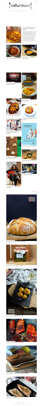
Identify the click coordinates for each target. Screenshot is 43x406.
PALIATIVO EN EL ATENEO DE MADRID (29, 146)
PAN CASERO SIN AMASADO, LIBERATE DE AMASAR (15, 241)
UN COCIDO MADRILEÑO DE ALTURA (13, 115)
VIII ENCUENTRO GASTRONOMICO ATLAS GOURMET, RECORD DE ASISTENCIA (13, 132)
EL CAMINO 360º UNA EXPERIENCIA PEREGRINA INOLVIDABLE (13, 158)
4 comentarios (25, 175)
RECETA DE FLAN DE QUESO (27, 174)
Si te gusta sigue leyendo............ (26, 42)
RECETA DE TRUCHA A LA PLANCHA (13, 397)
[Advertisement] (21, 19)
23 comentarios (10, 343)
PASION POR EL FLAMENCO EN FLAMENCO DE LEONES (12, 84)
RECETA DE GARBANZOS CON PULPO (13, 58)
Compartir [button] (7, 59)
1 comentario (10, 398)
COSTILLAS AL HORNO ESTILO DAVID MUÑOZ (15, 342)
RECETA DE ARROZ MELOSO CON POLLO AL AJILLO (28, 101)
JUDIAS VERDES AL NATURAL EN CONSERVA (14, 265)
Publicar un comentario (11, 59)
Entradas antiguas (34, 191)
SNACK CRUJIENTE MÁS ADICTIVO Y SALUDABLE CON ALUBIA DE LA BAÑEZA (29, 28)
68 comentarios (10, 242)
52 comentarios (10, 266)
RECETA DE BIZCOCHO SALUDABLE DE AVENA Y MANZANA (17, 373)
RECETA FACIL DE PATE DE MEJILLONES (29, 160)
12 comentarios (10, 374)
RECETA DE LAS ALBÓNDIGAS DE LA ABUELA (14, 315)
